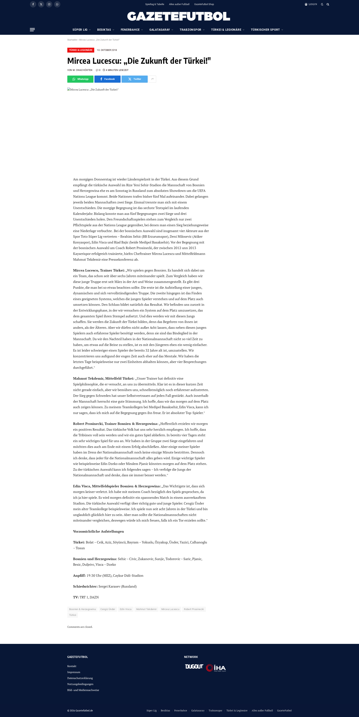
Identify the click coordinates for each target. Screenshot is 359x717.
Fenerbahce (130, 29)
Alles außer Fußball (179, 4)
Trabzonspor (190, 29)
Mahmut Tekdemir (146, 609)
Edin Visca (126, 609)
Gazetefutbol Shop (204, 4)
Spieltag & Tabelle (154, 4)
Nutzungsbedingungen (80, 684)
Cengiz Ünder (107, 609)
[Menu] (32, 29)
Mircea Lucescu (170, 609)
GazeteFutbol (284, 710)
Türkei (72, 615)
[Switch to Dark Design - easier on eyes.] (322, 4)
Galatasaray (159, 29)
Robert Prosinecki (194, 609)
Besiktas (104, 29)
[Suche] (327, 4)
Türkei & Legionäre (226, 29)
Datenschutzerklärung (80, 678)
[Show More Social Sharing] (152, 79)
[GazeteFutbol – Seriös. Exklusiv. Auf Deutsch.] (179, 16)
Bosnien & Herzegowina (82, 609)
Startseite (72, 40)
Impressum (73, 672)
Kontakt (71, 666)
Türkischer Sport (265, 29)
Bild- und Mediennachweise (83, 690)
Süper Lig (80, 29)
